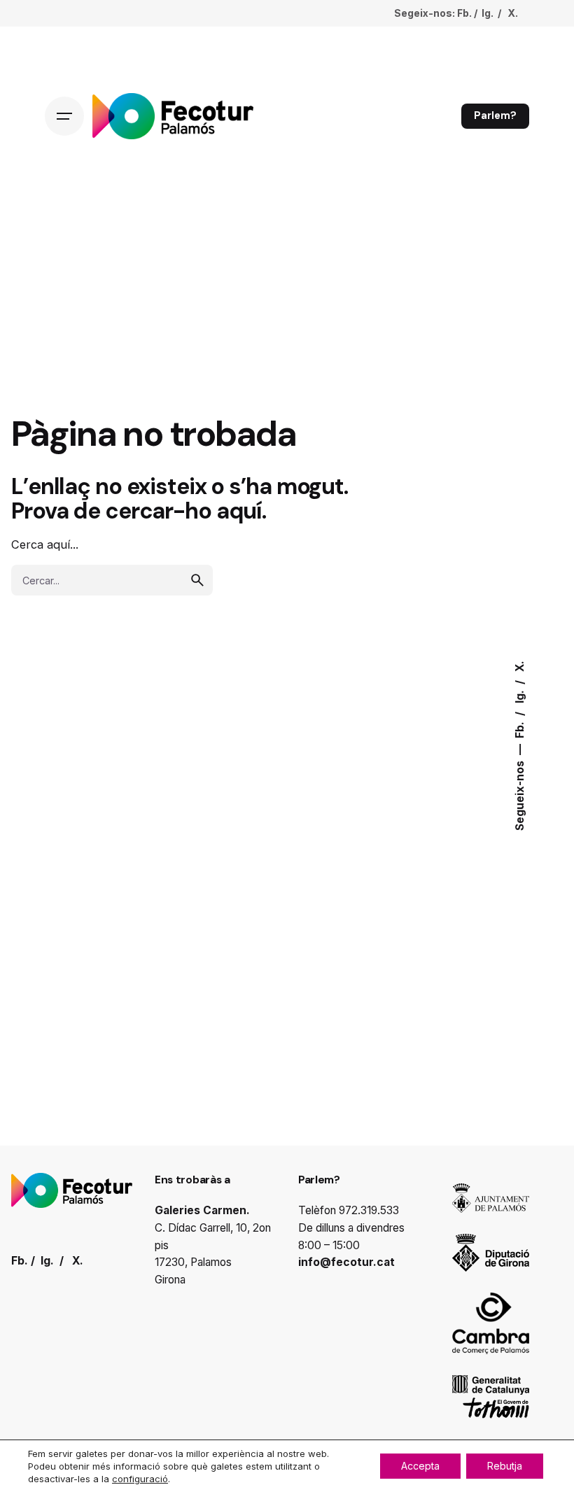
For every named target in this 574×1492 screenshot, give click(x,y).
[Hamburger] (64, 116)
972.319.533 (369, 1210)
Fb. (519, 729)
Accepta (420, 1466)
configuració (140, 1478)
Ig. (519, 696)
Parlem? (495, 115)
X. (519, 667)
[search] (197, 580)
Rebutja (504, 1466)
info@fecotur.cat (346, 1262)
